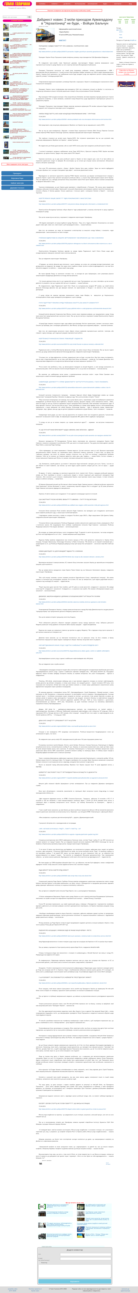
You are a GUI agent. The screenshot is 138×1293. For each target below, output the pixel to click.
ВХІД (130, 4)
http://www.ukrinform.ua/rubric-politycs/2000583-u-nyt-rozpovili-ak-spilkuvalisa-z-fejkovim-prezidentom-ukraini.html (73, 983)
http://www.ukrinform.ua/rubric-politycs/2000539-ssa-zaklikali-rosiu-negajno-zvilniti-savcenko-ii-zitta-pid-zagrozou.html (74, 505)
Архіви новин (35, 1291)
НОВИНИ (54, 4)
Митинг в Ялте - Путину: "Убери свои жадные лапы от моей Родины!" (97, 1234)
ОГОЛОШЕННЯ (92, 4)
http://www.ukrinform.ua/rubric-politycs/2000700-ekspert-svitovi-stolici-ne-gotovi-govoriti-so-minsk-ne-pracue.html (72, 1109)
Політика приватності (35, 1289)
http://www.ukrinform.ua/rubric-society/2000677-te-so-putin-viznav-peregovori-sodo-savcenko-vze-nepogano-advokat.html (75, 435)
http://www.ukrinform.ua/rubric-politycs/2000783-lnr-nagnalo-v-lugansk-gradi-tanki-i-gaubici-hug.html (68, 834)
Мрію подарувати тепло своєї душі (17, 164)
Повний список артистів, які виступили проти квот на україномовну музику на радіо (97, 1219)
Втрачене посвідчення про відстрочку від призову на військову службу (69, 10)
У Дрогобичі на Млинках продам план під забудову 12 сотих (126, 72)
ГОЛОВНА (42, 4)
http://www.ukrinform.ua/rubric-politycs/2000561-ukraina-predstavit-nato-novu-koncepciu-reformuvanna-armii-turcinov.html (75, 119)
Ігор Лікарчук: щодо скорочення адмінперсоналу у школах (95, 1212)
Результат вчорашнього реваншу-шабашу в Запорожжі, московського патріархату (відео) (98, 1228)
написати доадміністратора (125, 1290)
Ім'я (39, 1254)
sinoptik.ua (133, 40)
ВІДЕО (105, 4)
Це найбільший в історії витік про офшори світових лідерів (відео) (96, 1205)
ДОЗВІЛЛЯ (67, 4)
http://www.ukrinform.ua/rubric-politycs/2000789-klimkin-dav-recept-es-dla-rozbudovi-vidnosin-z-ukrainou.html (71, 557)
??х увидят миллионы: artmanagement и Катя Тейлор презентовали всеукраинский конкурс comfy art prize (59, 1224)
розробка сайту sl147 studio (12, 1290)
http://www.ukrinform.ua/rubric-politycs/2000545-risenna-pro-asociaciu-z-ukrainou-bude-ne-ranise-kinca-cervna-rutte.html (75, 936)
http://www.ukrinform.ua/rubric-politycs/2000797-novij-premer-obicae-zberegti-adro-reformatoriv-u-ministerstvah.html (73, 204)
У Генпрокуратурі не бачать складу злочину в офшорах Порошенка (57, 1212)
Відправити (74, 1281)
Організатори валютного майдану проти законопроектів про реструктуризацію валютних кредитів (59, 1235)
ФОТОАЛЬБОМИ (80, 4)
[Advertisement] (75, 1181)
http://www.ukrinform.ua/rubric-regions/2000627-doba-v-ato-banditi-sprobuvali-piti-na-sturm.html (67, 726)
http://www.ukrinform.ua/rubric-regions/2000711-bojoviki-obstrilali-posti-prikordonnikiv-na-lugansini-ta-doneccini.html (73, 778)
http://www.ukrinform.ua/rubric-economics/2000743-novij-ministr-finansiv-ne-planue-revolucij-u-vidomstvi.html (71, 344)
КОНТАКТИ (117, 4)
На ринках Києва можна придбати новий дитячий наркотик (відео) (92, 1224)
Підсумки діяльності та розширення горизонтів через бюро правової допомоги (58, 1206)
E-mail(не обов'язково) (43, 1259)
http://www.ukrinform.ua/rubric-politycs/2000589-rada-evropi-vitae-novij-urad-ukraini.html (65, 876)
